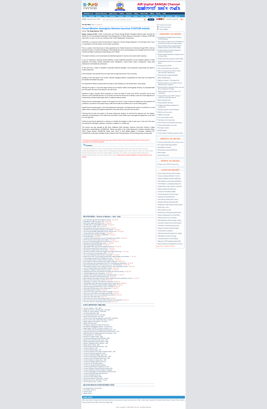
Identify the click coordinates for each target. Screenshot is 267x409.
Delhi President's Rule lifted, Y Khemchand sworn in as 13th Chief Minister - (106, 265)
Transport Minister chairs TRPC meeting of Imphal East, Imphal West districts (169, 96)
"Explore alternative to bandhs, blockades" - (98, 233)
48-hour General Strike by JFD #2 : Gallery (169, 173)
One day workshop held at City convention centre (170, 142)
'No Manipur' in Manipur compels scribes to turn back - (101, 270)
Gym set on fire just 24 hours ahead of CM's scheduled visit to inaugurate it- (106, 300)
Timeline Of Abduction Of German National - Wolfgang (98, 370)
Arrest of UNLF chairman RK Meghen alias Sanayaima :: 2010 (100, 330)
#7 (166, 197)
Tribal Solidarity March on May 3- (95, 290)
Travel (105, 16)
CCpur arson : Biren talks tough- (95, 296)
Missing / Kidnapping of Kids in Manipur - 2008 (96, 343)
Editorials (104, 400)
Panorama (155, 16)
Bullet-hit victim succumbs (165, 112)
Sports (84, 402)
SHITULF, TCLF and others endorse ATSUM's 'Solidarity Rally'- (103, 285)
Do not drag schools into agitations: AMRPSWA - (99, 235)
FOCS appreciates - (92, 236)
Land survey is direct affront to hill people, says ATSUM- (101, 293)
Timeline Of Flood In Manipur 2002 (93, 376)
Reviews (91, 16)
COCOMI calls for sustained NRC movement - (99, 225)
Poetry (177, 400)
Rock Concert (90, 402)
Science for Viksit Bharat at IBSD (166, 191)
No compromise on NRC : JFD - (95, 226)
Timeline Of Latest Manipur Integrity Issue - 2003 (96, 366)
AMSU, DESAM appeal (164, 77)
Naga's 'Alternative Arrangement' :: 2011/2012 (95, 321)
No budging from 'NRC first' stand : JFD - (97, 221)
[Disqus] (118, 186)
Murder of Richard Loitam (90, 323)
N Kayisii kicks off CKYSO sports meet (168, 164)
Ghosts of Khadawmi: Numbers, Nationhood (169, 178)
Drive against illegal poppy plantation (167, 144)
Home (92, 24)
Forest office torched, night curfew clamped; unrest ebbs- (101, 291)
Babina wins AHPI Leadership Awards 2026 (169, 241)
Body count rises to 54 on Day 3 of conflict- (98, 280)
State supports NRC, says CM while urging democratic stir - (102, 246)
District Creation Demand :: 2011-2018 (93, 316)
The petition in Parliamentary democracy (168, 225)
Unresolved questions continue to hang (168, 194)
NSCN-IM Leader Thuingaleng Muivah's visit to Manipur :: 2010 (100, 333)
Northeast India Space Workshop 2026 (168, 202)
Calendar (129, 14)
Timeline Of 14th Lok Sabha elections (93, 363)
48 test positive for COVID (164, 65)
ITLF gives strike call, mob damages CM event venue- (101, 301)
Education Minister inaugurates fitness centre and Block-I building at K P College (171, 88)
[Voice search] (144, 19)
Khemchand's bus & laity (164, 210)
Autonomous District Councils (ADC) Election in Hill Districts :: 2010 (101, 331)
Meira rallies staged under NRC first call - (97, 223)
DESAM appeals (162, 130)
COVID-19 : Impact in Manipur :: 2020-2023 (95, 311)
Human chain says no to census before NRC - (99, 253)
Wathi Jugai (109, 402)
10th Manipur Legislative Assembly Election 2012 (96, 325)
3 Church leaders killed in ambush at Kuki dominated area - (102, 260)
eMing (152, 14)
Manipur (99, 16)
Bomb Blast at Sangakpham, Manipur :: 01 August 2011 (98, 326)
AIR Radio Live (88, 14)
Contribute (169, 16)
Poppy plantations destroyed (165, 102)
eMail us (177, 16)
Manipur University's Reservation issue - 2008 (96, 340)
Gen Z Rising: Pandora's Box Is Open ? (168, 199)
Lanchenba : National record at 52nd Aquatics (169, 223)
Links (142, 16)
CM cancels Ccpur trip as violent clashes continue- (100, 298)
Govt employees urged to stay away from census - (100, 228)
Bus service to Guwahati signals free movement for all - (101, 241)
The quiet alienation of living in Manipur (168, 238)
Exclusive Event (132, 400)
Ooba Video (144, 14)
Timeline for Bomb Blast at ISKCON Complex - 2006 (97, 356)
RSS (97, 402)
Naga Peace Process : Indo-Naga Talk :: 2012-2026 (97, 310)
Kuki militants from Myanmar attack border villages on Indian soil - (104, 261)
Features (120, 16)
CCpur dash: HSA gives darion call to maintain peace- (101, 288)
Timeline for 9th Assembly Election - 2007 (94, 353)
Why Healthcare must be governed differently (169, 181)
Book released (162, 152)
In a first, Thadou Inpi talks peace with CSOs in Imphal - (101, 268)
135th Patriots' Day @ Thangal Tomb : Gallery (170, 233)
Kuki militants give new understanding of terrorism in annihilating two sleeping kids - (108, 263)
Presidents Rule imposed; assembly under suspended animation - (104, 275)
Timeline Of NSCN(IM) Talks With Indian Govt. (96, 373)
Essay (125, 400)
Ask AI (151, 19)
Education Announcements (115, 400)
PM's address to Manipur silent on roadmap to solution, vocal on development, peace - (109, 266)
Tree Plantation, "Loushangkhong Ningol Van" (169, 184)
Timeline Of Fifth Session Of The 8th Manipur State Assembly (100, 371)
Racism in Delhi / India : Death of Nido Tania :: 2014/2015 (98, 320)
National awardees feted (164, 100)
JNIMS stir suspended (164, 115)
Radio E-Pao (113, 14)
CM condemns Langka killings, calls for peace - (99, 250)
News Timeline (171, 400)
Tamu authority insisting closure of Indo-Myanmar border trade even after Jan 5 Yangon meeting (171, 42)
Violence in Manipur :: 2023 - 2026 (92, 308)
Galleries (128, 16)
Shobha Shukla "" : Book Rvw (170, 186)
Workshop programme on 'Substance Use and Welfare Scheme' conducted (170, 83)
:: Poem (163, 207)
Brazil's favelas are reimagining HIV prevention (170, 244)
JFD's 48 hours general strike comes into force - (99, 248)
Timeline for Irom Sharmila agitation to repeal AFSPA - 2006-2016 (101, 318)
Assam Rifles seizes (163, 155)
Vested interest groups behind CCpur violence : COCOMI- (102, 286)
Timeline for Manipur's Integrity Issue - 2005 (95, 360)
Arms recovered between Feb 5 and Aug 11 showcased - (101, 255)
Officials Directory (101, 14)
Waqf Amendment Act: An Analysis (167, 217)
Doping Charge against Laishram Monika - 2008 (96, 341)
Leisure (135, 16)
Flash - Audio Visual (143, 400)
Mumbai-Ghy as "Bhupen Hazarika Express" (169, 212)
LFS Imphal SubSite (160, 400)
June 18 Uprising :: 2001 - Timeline (93, 381)
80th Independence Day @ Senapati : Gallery (169, 220)
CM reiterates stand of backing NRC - (96, 245)
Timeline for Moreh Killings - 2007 (92, 350)
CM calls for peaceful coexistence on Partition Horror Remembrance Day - (106, 251)
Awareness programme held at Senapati (168, 109)
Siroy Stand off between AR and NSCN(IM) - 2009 (96, 338)
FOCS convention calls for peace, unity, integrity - (100, 240)
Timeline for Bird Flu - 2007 (91, 348)
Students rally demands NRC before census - (98, 243)
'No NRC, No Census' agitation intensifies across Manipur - (102, 230)
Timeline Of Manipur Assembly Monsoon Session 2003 (98, 368)
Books (158, 14)
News (85, 16)
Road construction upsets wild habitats (168, 75)
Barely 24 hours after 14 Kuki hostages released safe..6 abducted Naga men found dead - (110, 256)
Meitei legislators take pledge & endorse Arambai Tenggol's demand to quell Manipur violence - (111, 278)
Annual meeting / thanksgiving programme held (170, 133)
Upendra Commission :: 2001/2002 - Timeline (95, 380)
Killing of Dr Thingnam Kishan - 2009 (93, 336)
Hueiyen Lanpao (88, 391)
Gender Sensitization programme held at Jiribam (170, 58)
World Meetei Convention (164, 147)
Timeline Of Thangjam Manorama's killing (94, 361)
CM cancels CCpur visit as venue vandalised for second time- (103, 295)
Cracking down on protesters (165, 230)
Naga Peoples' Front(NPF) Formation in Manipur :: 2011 (98, 328)
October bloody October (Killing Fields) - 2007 (96, 346)
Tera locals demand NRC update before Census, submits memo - (104, 231)
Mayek (147, 16)
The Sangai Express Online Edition (93, 388)
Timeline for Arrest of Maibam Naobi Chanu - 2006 (97, 358)
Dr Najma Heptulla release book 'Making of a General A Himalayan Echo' (169, 51)
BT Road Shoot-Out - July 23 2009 (92, 335)
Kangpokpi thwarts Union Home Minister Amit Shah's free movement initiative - (107, 271)
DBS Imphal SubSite (87, 400)
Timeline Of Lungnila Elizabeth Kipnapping (95, 365)
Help (117, 407)
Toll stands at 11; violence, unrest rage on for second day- (102, 281)
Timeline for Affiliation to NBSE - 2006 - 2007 (95, 355)
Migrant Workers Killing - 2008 (91, 345)
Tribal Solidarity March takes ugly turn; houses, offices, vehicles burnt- (105, 283)
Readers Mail (97, 400)
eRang (136, 14)
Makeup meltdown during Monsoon (167, 189)
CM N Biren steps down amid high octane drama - (100, 276)
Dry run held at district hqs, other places (168, 68)
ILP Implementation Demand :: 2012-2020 (94, 315)
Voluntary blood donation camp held (167, 125)
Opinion (183, 400)
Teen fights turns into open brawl (166, 120)
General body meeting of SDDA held (167, 150)
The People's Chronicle (90, 390)
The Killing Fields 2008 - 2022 (91, 313)
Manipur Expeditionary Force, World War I (169, 215)
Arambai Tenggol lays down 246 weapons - (98, 273)
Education (112, 16)
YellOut (121, 14)
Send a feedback (163, 29)
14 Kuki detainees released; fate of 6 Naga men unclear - (101, 258)
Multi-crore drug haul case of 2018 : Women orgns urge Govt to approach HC (169, 71)
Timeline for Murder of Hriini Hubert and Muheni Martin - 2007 (100, 351)
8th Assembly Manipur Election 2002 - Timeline (96, 378)
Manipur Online (88, 393)
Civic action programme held (165, 117)
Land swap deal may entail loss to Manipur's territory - (101, 220)
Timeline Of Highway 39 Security (92, 375)
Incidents (151, 400)
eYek (164, 14)
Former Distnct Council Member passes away (170, 122)
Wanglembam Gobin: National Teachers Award (170, 204)
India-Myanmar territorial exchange (167, 236)
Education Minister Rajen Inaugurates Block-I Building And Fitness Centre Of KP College (170, 46)
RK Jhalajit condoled (163, 128)
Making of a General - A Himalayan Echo (168, 80)
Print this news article (165, 27)
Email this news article (165, 25)
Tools (162, 16)
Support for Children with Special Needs (168, 228)
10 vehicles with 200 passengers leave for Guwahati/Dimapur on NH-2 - (105, 238)
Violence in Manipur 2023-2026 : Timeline (169, 176)
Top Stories (102, 402)
